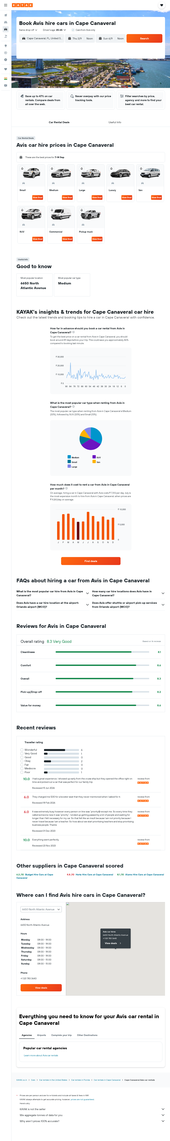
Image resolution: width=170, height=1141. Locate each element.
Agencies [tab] (27, 1035)
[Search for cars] (5, 29)
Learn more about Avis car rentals (41, 1055)
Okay (28, 760)
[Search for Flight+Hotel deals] (5, 36)
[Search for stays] (5, 22)
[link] (91, 561)
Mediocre (30, 768)
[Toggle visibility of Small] (72, 462)
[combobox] (28, 30)
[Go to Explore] (5, 45)
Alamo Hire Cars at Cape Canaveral (140, 874)
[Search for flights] (5, 15)
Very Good (31, 753)
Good (28, 757)
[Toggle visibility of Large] (72, 466)
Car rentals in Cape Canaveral (107, 1080)
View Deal (37, 197)
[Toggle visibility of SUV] (96, 457)
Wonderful (31, 749)
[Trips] (5, 69)
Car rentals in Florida (80, 1080)
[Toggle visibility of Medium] (73, 457)
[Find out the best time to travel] (5, 59)
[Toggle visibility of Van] (96, 462)
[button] (5, 5)
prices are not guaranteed (82, 1099)
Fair (27, 764)
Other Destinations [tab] (87, 1035)
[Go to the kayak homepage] (22, 5)
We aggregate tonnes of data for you (41, 1115)
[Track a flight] (5, 52)
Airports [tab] (41, 1035)
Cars (33, 1080)
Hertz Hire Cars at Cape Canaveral (90, 874)
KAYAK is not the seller (32, 1109)
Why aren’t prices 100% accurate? (39, 1121)
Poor (27, 772)
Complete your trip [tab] (61, 1035)
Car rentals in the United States (53, 1080)
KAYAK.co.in (21, 1080)
